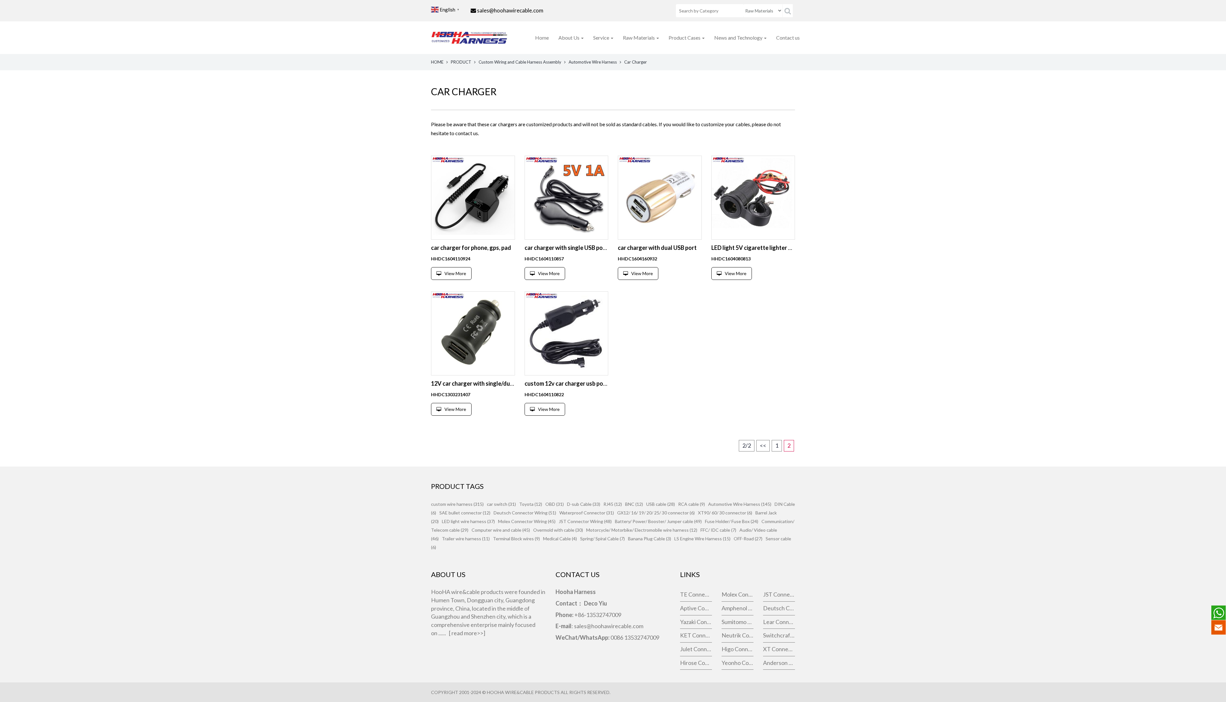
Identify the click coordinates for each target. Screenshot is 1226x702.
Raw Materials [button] (639, 38)
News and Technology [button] (738, 38)
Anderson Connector (779, 662)
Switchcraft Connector (779, 635)
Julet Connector (696, 648)
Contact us (788, 38)
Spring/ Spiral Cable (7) (602, 538)
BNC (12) (634, 504)
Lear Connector (779, 621)
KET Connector (696, 635)
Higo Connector (737, 648)
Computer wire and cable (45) (501, 530)
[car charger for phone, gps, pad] (473, 197)
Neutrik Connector (737, 635)
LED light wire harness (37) (468, 521)
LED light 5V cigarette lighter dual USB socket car (775, 247)
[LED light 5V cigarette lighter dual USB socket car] (753, 197)
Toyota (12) (530, 504)
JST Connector (779, 594)
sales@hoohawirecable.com (510, 10)
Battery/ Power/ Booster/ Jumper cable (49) (658, 521)
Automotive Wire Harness (593, 62)
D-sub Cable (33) (583, 504)
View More (455, 273)
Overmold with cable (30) (558, 530)
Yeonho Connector (737, 662)
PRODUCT (461, 62)
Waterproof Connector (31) (586, 512)
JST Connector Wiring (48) (585, 521)
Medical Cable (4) (560, 538)
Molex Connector (737, 594)
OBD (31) (554, 504)
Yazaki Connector (696, 621)
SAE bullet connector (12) (464, 512)
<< (763, 445)
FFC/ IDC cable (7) (718, 530)
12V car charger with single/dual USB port (485, 383)
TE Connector (696, 594)
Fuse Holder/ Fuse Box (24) (731, 521)
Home (542, 38)
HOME (437, 62)
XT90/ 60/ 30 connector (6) (725, 512)
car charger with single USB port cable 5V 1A (582, 247)
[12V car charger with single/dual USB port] (473, 333)
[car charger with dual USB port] (659, 197)
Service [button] (601, 38)
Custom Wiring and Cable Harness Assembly (520, 62)
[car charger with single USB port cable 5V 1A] (566, 197)
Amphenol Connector (737, 608)
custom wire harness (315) (457, 504)
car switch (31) (501, 504)
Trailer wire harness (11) (466, 538)
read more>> (467, 632)
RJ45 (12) (612, 504)
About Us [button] (569, 38)
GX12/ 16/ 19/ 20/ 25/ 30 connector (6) (656, 512)
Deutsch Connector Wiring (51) (525, 512)
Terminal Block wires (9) (516, 538)
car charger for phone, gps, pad (471, 247)
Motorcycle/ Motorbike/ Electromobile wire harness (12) (641, 530)
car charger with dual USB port (657, 247)
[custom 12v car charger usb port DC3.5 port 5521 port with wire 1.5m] (566, 333)
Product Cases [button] (685, 38)
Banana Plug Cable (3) (649, 538)
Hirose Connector (696, 662)
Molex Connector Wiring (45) (527, 521)
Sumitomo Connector (737, 621)
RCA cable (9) (691, 504)
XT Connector (779, 648)
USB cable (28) (660, 504)
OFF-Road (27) (748, 538)
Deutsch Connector (779, 608)
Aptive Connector (696, 608)
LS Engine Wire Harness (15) (702, 538)
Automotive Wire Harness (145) (739, 504)
